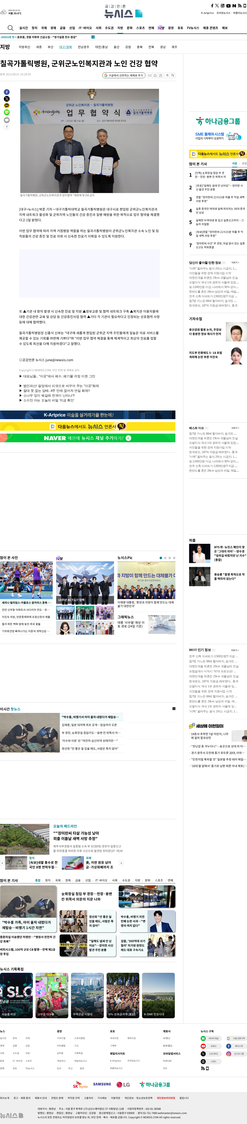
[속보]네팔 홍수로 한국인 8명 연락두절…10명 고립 (43, 867)
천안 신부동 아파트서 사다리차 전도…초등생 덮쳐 (27, 610)
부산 (50, 46)
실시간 (23, 27)
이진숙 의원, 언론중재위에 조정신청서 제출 (26, 617)
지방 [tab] (234, 163)
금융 (63, 27)
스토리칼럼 (79, 1038)
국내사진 (114, 1038)
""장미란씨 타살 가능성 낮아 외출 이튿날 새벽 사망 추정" (76, 835)
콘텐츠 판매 (57, 1098)
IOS (165, 1068)
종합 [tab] (244, 163)
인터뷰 (60, 1053)
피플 (192, 540)
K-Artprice (207, 13)
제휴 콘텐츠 (210, 27)
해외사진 (131, 1038)
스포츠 (140, 27)
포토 (180, 27)
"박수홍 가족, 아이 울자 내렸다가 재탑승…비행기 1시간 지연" (26, 925)
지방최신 (24, 46)
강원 (128, 46)
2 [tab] (165, 558)
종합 (38, 880)
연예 (151, 27)
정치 (34, 27)
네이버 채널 (213, 1038)
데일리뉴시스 (80, 1061)
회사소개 (4, 1098)
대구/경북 (65, 46)
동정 (82, 1068)
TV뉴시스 (193, 27)
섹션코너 (61, 1061)
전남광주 (83, 46)
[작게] (167, 75)
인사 (59, 1068)
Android (167, 1060)
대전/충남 (101, 46)
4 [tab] (174, 558)
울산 (116, 46)
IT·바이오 (85, 27)
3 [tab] (169, 558)
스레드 (213, 1061)
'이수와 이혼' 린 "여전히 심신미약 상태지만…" (90, 741)
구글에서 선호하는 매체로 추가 (126, 75)
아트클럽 (61, 1045)
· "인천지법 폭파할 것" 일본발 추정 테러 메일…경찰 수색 (218, 759)
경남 (163, 46)
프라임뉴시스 (223, 13)
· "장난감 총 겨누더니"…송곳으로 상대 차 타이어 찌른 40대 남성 (218, 746)
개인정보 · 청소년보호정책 (138, 1098)
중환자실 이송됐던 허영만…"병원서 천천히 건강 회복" (28, 939)
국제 (44, 27)
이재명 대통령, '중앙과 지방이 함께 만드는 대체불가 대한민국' (146, 604)
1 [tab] (161, 558)
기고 (76, 1045)
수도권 (109, 27)
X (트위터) (213, 1053)
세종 (39, 46)
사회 (99, 27)
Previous (2, 863)
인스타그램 (239, 1053)
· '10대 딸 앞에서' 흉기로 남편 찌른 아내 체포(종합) (218, 766)
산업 (72, 27)
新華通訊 (167, 1045)
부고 (70, 1068)
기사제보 (102, 1098)
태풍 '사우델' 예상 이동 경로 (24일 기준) (131, 624)
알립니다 (184, 1098)
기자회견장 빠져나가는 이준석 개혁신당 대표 (27, 631)
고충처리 (88, 1098)
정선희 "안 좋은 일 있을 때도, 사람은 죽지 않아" (90, 748)
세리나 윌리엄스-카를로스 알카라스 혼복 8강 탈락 (27, 602)
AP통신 (166, 1038)
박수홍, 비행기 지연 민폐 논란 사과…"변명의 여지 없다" (133, 921)
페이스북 (239, 1046)
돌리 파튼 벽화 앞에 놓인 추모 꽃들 (21, 624)
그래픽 (113, 1045)
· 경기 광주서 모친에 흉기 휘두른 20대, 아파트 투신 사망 (218, 753)
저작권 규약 (74, 1098)
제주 (174, 46)
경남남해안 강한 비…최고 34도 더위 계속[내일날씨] (37, 37)
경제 (53, 27)
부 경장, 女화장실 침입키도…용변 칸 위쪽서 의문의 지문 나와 (92, 733)
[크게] (172, 75)
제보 (225, 27)
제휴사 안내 (41, 1098)
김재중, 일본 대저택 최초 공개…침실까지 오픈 (89, 725)
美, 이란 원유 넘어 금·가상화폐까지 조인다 (99, 867)
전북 (151, 46)
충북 (140, 46)
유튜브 (213, 1046)
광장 (171, 27)
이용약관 (115, 1098)
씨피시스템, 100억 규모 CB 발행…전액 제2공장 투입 (27, 951)
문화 (130, 27)
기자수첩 (195, 318)
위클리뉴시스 (240, 13)
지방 (120, 27)
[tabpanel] (146, 586)
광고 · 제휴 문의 (22, 1098)
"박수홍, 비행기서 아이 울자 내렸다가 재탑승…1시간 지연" (92, 717)
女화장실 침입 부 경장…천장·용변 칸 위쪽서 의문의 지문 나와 (86, 896)
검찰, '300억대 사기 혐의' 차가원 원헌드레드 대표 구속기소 (133, 945)
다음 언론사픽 (239, 1038)
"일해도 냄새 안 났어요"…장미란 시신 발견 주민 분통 (101, 945)
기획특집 (78, 1053)
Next (121, 863)
